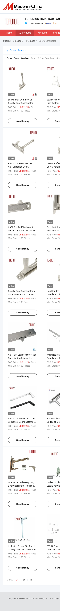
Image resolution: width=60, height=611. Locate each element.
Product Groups (17, 50)
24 (17, 579)
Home (9, 32)
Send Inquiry (22, 121)
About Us (42, 32)
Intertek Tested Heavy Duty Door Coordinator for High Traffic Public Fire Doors (21, 486)
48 (31, 579)
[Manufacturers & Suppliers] (23, 6)
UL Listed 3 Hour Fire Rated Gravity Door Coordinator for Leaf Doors (22, 549)
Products (26, 32)
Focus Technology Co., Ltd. (40, 598)
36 (24, 579)
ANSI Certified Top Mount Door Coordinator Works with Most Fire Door (22, 230)
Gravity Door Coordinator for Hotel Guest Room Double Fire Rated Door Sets (22, 294)
